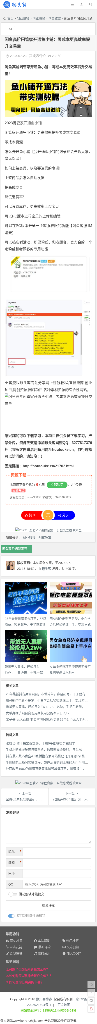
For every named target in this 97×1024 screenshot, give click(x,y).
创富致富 (54, 18)
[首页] (91, 984)
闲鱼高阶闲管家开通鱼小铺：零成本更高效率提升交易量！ (17, 549)
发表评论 (39, 56)
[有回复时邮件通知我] (11, 916)
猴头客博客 (44, 999)
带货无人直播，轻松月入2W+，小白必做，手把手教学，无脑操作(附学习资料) (24, 672)
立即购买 (57, 485)
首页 (10, 18)
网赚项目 (35, 390)
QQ (10, 884)
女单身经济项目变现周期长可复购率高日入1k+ (38, 713)
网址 (11, 873)
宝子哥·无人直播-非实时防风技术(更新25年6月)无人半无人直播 (50, 719)
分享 (65, 515)
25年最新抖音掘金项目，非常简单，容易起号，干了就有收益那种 (25, 624)
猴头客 (25, 383)
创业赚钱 (23, 18)
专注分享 (38, 383)
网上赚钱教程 (57, 383)
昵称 (14, 851)
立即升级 (18, 490)
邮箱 (14, 862)
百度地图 (64, 1005)
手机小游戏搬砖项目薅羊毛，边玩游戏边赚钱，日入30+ (45, 750)
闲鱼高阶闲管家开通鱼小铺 (26, 67)
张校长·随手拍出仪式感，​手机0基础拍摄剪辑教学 (40, 743)
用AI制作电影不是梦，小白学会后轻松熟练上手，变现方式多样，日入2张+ (70, 624)
